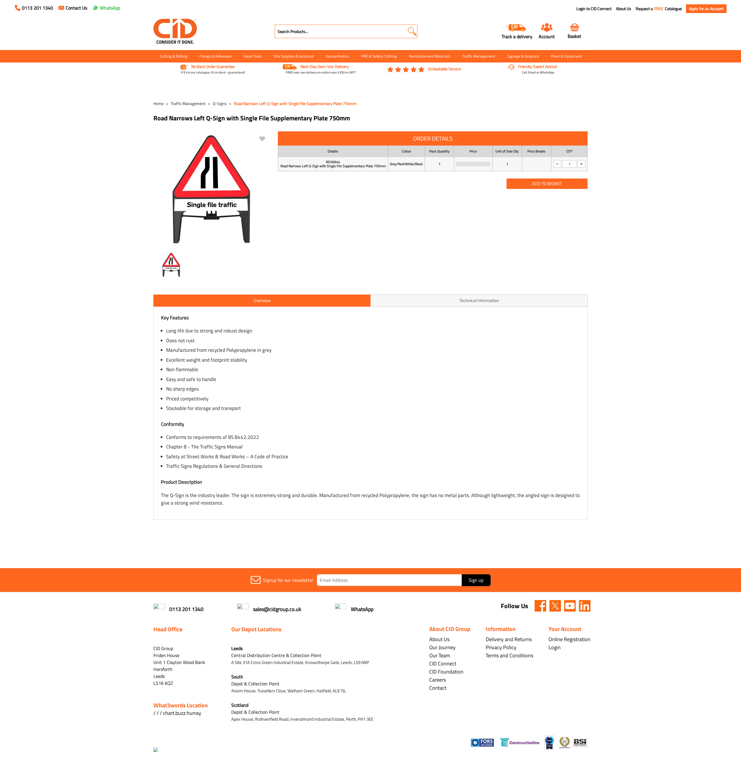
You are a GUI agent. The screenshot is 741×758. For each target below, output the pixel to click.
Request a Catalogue (659, 9)
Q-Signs (220, 103)
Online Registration (569, 639)
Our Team (439, 655)
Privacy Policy (501, 647)
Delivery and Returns (509, 639)
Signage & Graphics (523, 56)
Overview (262, 300)
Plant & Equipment (566, 56)
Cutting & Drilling (173, 56)
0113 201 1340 (37, 7)
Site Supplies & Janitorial (294, 56)
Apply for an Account (706, 8)
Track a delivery (517, 36)
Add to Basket (547, 183)
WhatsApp (110, 7)
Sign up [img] (476, 580)
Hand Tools (253, 56)
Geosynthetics (337, 56)
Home (158, 103)
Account (547, 36)
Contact (437, 688)
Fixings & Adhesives (215, 56)
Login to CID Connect (594, 9)
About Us (623, 9)
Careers (437, 680)
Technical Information (479, 300)
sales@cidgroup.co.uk (277, 609)
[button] (412, 31)
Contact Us (76, 7)
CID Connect (442, 663)
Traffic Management (478, 56)
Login (555, 647)
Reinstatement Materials (429, 56)
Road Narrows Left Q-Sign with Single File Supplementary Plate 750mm (295, 103)
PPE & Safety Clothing (379, 56)
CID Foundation (446, 672)
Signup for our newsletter (288, 580)
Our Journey (442, 647)
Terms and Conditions (509, 655)
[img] (540, 606)
